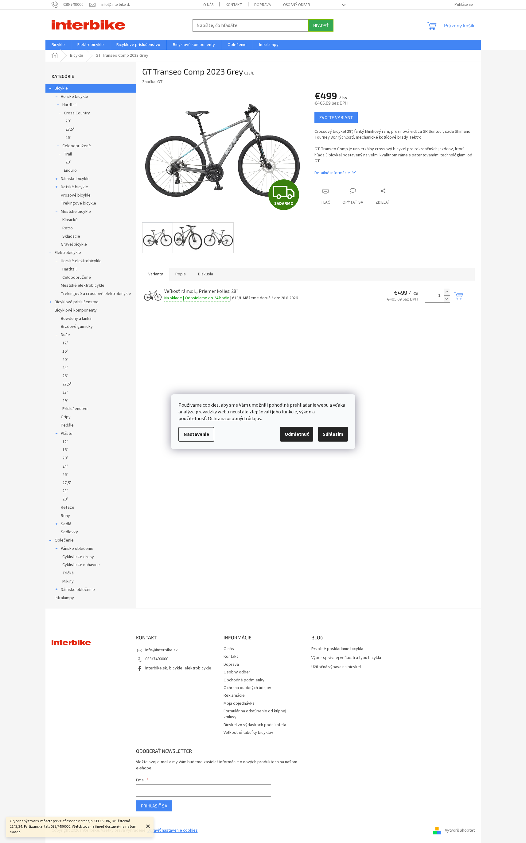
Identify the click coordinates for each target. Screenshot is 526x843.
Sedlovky (69, 532)
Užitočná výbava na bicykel (336, 667)
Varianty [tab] (155, 274)
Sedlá (66, 524)
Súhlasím (333, 434)
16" (65, 351)
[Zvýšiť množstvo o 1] (447, 291)
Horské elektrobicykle (81, 261)
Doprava (262, 5)
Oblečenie (64, 540)
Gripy (66, 417)
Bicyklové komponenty (76, 310)
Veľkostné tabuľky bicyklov (248, 733)
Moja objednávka (239, 703)
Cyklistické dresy (78, 557)
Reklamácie (234, 695)
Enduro (70, 170)
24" (65, 368)
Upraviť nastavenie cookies (172, 830)
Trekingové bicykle (78, 203)
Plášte (66, 434)
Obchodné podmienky (244, 680)
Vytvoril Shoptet (460, 830)
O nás (208, 5)
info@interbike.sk (161, 650)
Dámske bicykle (75, 179)
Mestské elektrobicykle (82, 285)
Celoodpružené (76, 146)
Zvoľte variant (336, 117)
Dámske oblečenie (78, 590)
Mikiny (68, 581)
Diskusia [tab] (205, 274)
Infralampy (64, 598)
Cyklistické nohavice (81, 565)
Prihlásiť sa (154, 805)
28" (65, 392)
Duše (65, 335)
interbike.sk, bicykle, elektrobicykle (178, 668)
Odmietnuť (297, 434)
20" (65, 360)
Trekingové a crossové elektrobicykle (96, 294)
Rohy (65, 516)
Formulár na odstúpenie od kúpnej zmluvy (255, 714)
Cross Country (77, 113)
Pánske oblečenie (77, 549)
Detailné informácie (332, 173)
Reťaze (67, 507)
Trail (68, 154)
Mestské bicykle (76, 212)
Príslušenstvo (75, 409)
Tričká (68, 573)
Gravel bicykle (74, 244)
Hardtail (69, 105)
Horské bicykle (74, 97)
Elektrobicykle (68, 253)
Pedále (67, 425)
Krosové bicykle (76, 195)
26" (68, 138)
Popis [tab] (180, 274)
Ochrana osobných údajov (247, 688)
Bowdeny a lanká (76, 319)
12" (65, 343)
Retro (67, 228)
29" (68, 121)
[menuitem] (58, 45)
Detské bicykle (74, 187)
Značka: (152, 82)
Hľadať (321, 25)
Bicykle (61, 88)
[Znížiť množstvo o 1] (447, 298)
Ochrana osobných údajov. (235, 418)
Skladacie (71, 236)
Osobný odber (296, 5)
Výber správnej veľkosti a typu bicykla (346, 658)
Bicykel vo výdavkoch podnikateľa (255, 725)
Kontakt (234, 5)
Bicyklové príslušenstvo (77, 302)
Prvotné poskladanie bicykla (337, 649)
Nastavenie (196, 434)
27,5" (70, 129)
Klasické (70, 220)
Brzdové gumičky (77, 327)
